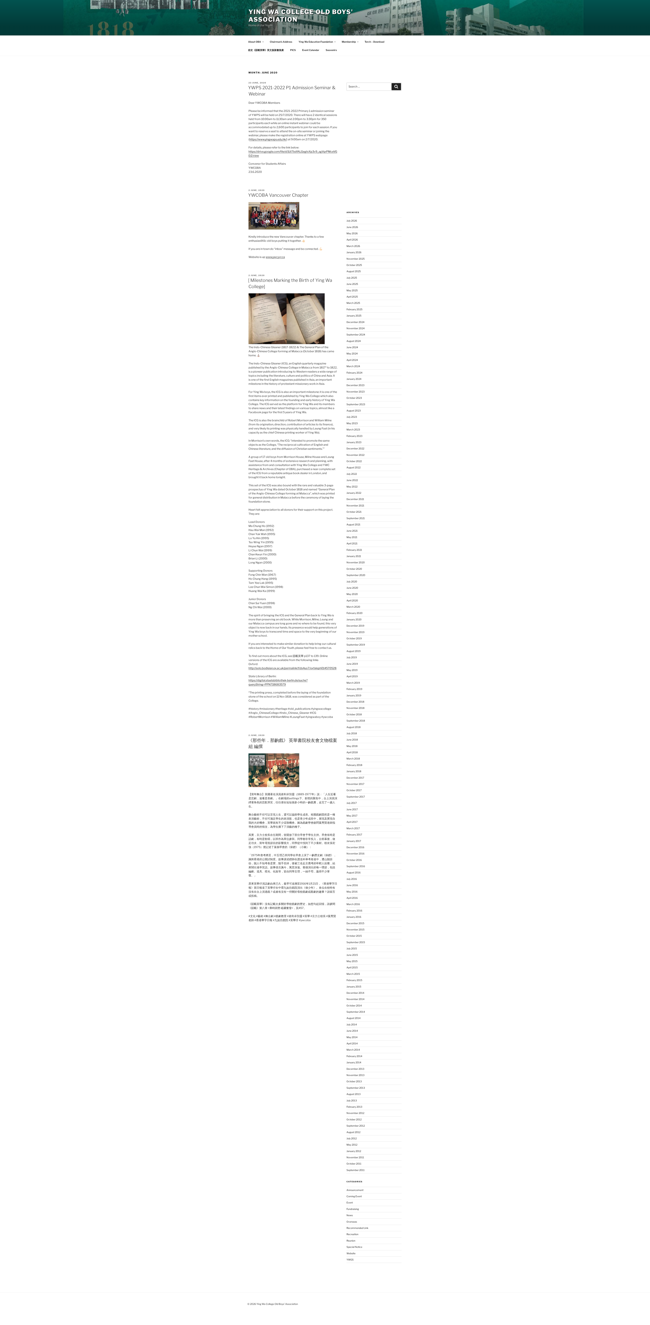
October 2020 (354, 568)
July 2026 (351, 220)
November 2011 (355, 1157)
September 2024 (355, 334)
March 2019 (353, 682)
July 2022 (351, 473)
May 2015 (352, 961)
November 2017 (355, 784)
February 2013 (354, 1106)
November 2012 (355, 1113)
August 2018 (353, 727)
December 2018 (355, 701)
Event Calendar (310, 50)
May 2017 (351, 815)
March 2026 (353, 246)
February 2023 (354, 436)
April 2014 (352, 1043)
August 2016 (353, 872)
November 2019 (355, 632)
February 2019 (354, 689)
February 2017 (354, 834)
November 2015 (355, 929)
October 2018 (354, 714)
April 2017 (352, 821)
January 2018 (353, 771)
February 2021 (354, 549)
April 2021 (352, 543)
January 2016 (353, 916)
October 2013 (354, 1081)
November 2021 (355, 505)
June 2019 (352, 663)
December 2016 (355, 847)
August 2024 (353, 341)
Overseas (351, 1221)
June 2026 (352, 227)
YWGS (350, 1259)
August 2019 (353, 651)
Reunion (350, 1240)
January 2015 (353, 986)
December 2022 (355, 448)
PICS (293, 50)
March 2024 (353, 366)
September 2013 (355, 1087)
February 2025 (354, 309)
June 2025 (352, 284)
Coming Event (354, 1196)
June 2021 (352, 530)
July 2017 (351, 802)
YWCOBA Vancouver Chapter (278, 195)
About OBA (254, 41)
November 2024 (355, 328)
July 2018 (351, 733)
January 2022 (353, 492)
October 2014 (354, 1005)
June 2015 (352, 954)
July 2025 (351, 277)
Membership (349, 41)
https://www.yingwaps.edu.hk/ (268, 139)
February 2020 (354, 613)
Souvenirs (331, 50)
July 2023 (351, 416)
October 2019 (354, 638)
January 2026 (353, 252)
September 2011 (355, 1170)
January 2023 (353, 442)
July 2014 (351, 1024)
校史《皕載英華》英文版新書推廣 (266, 50)
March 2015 (353, 973)
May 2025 (352, 290)
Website (350, 1253)
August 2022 (353, 467)
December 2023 (355, 385)
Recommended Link (357, 1227)
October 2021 (354, 511)
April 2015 (352, 967)
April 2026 (352, 239)
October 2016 (354, 860)
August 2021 (353, 524)
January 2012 (353, 1151)
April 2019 (352, 676)
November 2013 (355, 1075)
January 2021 (353, 556)
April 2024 (352, 360)
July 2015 (351, 948)
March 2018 (353, 758)
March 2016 (353, 904)
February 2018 (354, 765)
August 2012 (353, 1132)
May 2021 (351, 537)
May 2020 (352, 594)
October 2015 (354, 935)
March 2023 (353, 429)
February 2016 (354, 910)
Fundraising (352, 1209)
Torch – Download (374, 41)
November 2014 (355, 999)
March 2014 (353, 1049)
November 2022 (355, 454)
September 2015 (355, 942)
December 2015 (355, 923)
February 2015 (354, 980)
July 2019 (351, 657)
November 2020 (355, 562)
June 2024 (352, 347)
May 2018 (352, 746)
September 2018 (355, 720)
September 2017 (355, 796)
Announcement (354, 1190)
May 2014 (352, 1037)
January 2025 (353, 315)
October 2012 (354, 1119)
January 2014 (353, 1062)
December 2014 (355, 992)
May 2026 (352, 233)
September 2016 (355, 866)
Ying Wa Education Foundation (316, 41)
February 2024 (354, 372)
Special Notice (354, 1246)
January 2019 (353, 695)
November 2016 (355, 853)
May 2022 (352, 486)
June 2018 (352, 739)
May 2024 (352, 353)
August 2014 (353, 1018)
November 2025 (355, 258)
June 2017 (352, 809)
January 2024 (353, 378)
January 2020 (354, 619)
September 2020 (355, 575)
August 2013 (353, 1094)
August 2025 (353, 271)
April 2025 (352, 296)
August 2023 (353, 410)
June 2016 (352, 885)
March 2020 (353, 606)
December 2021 (355, 499)
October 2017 (354, 790)
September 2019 (355, 644)
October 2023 (354, 397)
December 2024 (355, 322)
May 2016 (352, 891)
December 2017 (355, 777)
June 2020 (352, 587)
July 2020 (351, 581)
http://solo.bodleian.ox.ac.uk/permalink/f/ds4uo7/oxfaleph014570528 (292, 668)
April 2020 (352, 600)
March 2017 (353, 828)
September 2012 (355, 1125)
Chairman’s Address (281, 41)
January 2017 (353, 841)
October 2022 (354, 461)
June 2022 (352, 480)
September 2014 (355, 1011)
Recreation (352, 1234)
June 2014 (352, 1030)
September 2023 (355, 404)
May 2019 (352, 670)
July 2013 (351, 1100)
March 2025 (353, 302)
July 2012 (351, 1138)
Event (349, 1202)
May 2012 (351, 1144)
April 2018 (352, 752)
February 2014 (354, 1056)
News (349, 1215)
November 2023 (355, 391)
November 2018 (355, 708)
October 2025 (354, 265)
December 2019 (355, 625)
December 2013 (355, 1068)
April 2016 (352, 897)
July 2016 (351, 878)
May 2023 (352, 423)
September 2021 (355, 518)
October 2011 (353, 1163)
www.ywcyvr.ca (275, 257)
